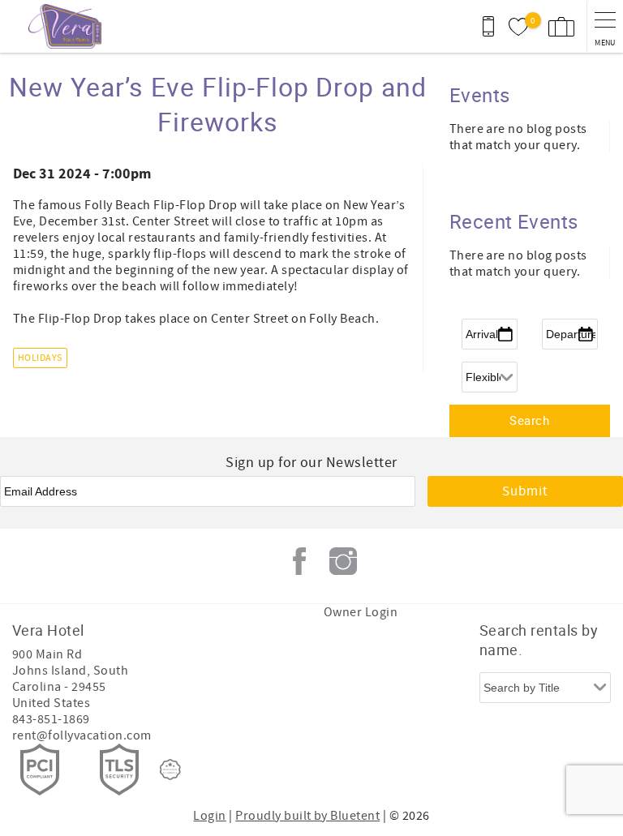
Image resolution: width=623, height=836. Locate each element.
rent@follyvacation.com (82, 735)
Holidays (40, 358)
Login (209, 816)
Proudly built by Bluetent (307, 816)
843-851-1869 (51, 719)
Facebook (299, 561)
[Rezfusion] (170, 769)
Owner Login (360, 612)
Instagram (343, 561)
